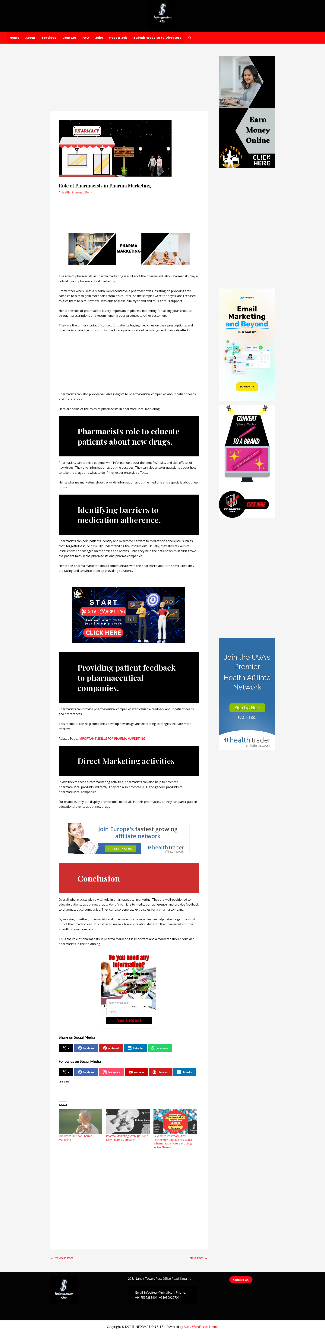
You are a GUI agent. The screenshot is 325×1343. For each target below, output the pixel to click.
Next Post (198, 1257)
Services (48, 37)
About (30, 37)
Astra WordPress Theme (201, 1327)
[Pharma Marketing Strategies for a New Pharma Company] (128, 1121)
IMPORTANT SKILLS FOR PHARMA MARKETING (111, 738)
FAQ (85, 37)
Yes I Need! (129, 1020)
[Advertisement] (129, 83)
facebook (88, 1048)
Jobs (99, 37)
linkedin (138, 1048)
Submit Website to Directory (157, 37)
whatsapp (162, 1048)
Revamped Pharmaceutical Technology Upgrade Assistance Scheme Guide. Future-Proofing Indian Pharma (173, 1141)
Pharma (77, 192)
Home (14, 37)
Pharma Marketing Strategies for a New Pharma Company (127, 1137)
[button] (190, 37)
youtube (139, 1072)
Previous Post (61, 1257)
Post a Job (118, 37)
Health (65, 192)
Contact (69, 37)
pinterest (113, 1048)
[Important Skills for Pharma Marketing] (80, 1121)
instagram (114, 1072)
